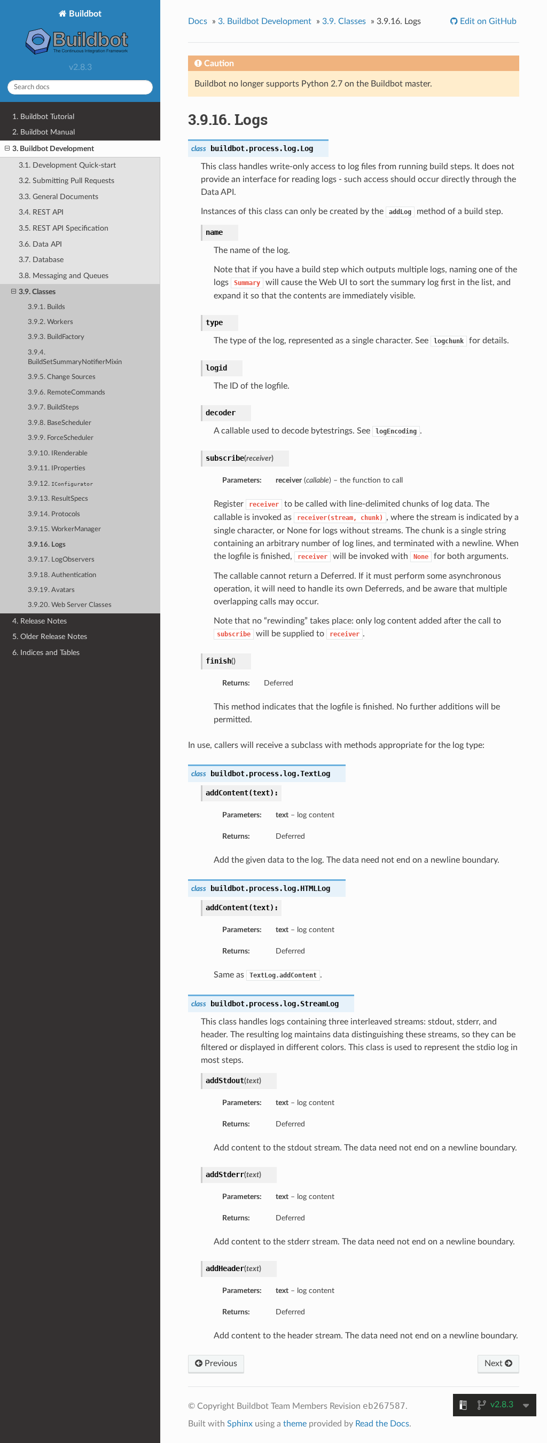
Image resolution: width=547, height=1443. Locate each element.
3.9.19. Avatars (51, 590)
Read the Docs (382, 1424)
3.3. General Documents (58, 197)
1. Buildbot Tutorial (43, 117)
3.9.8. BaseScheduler (59, 423)
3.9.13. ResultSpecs (58, 498)
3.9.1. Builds (46, 307)
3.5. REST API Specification (63, 228)
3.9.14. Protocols (54, 514)
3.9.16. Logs (47, 544)
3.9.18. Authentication (62, 575)
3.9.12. (60, 483)
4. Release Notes (39, 621)
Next (495, 1363)
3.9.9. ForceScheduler (60, 438)
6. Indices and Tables (46, 653)
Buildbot (84, 14)
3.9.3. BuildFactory (56, 337)
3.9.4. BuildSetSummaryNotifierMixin (75, 357)
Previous (219, 1363)
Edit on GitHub (487, 21)
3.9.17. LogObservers (61, 559)
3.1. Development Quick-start (67, 165)
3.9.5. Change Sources (62, 377)
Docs (197, 21)
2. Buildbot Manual (43, 132)
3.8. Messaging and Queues (63, 276)
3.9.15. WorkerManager (64, 529)
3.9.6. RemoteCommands (66, 392)
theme (295, 1424)
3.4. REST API (41, 212)
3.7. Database (41, 260)
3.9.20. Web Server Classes (70, 605)
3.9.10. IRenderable (58, 453)
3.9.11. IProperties (56, 468)
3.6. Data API (40, 244)
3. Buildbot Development (53, 149)
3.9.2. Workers (50, 322)
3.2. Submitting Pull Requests (66, 181)
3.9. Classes (37, 292)
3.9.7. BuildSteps (53, 407)
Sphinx (240, 1424)
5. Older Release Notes (49, 637)
